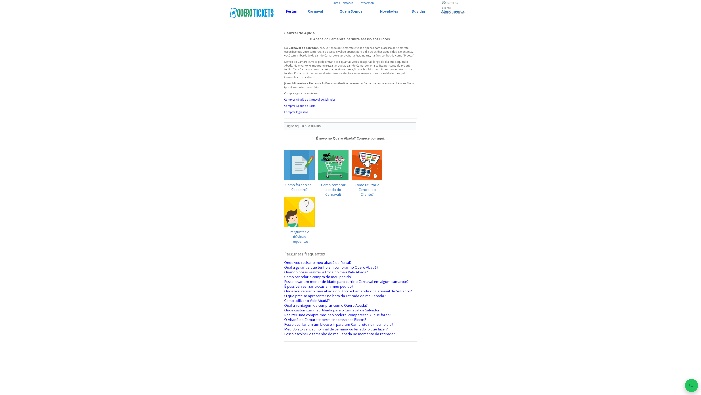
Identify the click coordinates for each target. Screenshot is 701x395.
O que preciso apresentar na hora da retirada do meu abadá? (335, 296)
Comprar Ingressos (296, 112)
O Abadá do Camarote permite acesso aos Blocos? (325, 319)
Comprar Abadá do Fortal (300, 106)
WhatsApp (367, 3)
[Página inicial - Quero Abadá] (251, 12)
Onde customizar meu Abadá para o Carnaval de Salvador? (332, 310)
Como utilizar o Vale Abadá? (307, 300)
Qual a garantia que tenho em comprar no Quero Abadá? (331, 267)
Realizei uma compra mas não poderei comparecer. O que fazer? (337, 315)
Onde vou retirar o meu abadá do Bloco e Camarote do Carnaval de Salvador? (348, 291)
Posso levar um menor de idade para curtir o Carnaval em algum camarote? (346, 281)
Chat (343, 3)
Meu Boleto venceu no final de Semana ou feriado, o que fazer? (336, 329)
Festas (291, 11)
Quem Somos (351, 11)
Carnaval (315, 11)
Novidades (389, 11)
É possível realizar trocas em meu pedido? (318, 286)
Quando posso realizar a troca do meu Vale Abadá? (326, 272)
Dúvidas (418, 11)
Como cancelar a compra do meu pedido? (318, 276)
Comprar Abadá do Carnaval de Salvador (309, 99)
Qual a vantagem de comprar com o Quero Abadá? (325, 305)
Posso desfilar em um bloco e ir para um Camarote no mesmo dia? (338, 324)
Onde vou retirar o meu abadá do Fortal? (317, 262)
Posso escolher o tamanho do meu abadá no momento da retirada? (339, 334)
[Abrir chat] (691, 385)
